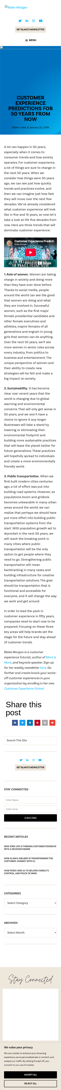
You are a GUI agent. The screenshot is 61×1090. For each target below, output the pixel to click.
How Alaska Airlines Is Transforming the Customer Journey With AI (28, 860)
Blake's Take (19, 127)
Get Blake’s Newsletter (30, 29)
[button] (15, 723)
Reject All (30, 1083)
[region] (30, 1066)
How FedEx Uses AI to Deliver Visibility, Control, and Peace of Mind (26, 872)
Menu (32, 40)
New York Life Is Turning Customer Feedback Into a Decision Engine (30, 848)
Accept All (30, 1074)
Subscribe (30, 818)
